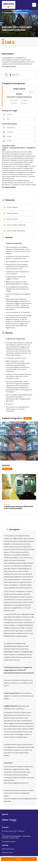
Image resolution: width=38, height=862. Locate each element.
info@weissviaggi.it (9, 841)
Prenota (19, 859)
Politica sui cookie (7, 852)
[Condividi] (33, 34)
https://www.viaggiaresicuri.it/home (16, 783)
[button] (34, 5)
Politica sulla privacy (8, 849)
